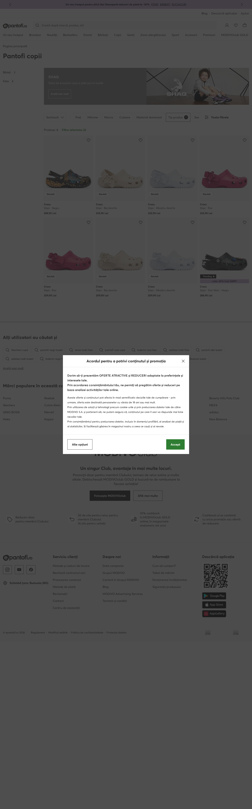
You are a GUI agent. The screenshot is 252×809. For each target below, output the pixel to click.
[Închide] (183, 361)
